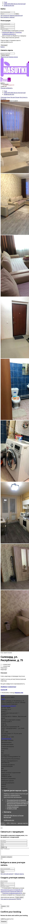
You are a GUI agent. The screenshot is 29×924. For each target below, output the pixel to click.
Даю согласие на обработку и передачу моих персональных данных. (13, 895)
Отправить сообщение (6, 857)
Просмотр (4, 88)
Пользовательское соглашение (16, 800)
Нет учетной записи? (7, 874)
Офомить (10, 88)
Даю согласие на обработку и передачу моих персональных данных (14, 36)
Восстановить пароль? (8, 17)
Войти (17, 13)
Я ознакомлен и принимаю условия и (13, 32)
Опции (17, 97)
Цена (8, 97)
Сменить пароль (5, 55)
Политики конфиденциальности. (12, 893)
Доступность (23, 97)
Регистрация (4, 45)
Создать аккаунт (19, 897)
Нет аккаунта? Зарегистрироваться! (12, 15)
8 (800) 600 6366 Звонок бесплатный (14, 4)
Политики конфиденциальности (12, 33)
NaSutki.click (19, 693)
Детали (12, 97)
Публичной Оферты (8, 32)
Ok (8, 906)
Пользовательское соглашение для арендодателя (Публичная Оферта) (17, 802)
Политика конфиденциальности (17, 805)
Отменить (3, 906)
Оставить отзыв (12, 808)
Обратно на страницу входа (9, 57)
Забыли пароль (19, 874)
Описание (4, 97)
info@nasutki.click (9, 5)
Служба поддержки (12, 807)
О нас (5, 2)
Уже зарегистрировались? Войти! (11, 899)
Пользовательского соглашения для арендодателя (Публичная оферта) (12, 890)
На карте (3, 99)
